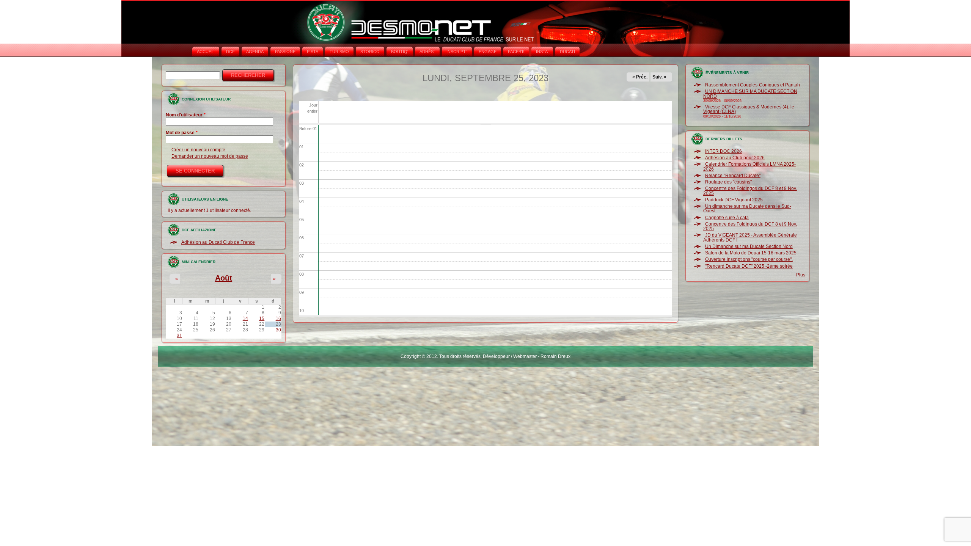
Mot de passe (182, 132)
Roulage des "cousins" (728, 182)
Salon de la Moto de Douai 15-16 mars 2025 (751, 253)
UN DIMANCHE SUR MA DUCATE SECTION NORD (750, 94)
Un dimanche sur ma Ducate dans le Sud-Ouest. (747, 208)
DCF (230, 51)
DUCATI (567, 51)
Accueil (206, 51)
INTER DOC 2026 (723, 151)
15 (261, 318)
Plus (800, 275)
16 (278, 318)
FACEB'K (516, 51)
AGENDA (255, 51)
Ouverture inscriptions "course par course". (749, 259)
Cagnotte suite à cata (727, 217)
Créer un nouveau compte (198, 149)
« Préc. (639, 77)
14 (245, 318)
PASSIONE (285, 51)
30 (278, 330)
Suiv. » (659, 77)
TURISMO (339, 51)
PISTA (312, 51)
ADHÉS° (427, 51)
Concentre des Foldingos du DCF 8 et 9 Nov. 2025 (750, 191)
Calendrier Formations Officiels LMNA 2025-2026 (749, 166)
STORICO (370, 51)
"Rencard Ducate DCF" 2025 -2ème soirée (749, 266)
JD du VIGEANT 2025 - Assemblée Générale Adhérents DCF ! (750, 237)
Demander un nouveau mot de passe (209, 156)
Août (223, 278)
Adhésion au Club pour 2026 (735, 157)
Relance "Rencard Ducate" (732, 175)
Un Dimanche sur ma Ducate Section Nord (749, 246)
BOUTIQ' (399, 51)
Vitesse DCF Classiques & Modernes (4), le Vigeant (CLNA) (748, 109)
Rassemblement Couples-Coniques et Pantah (752, 85)
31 (179, 335)
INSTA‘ (542, 51)
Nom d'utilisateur (186, 115)
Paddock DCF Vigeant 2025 (734, 199)
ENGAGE (487, 51)
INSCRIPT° (456, 51)
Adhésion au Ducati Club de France (218, 242)
